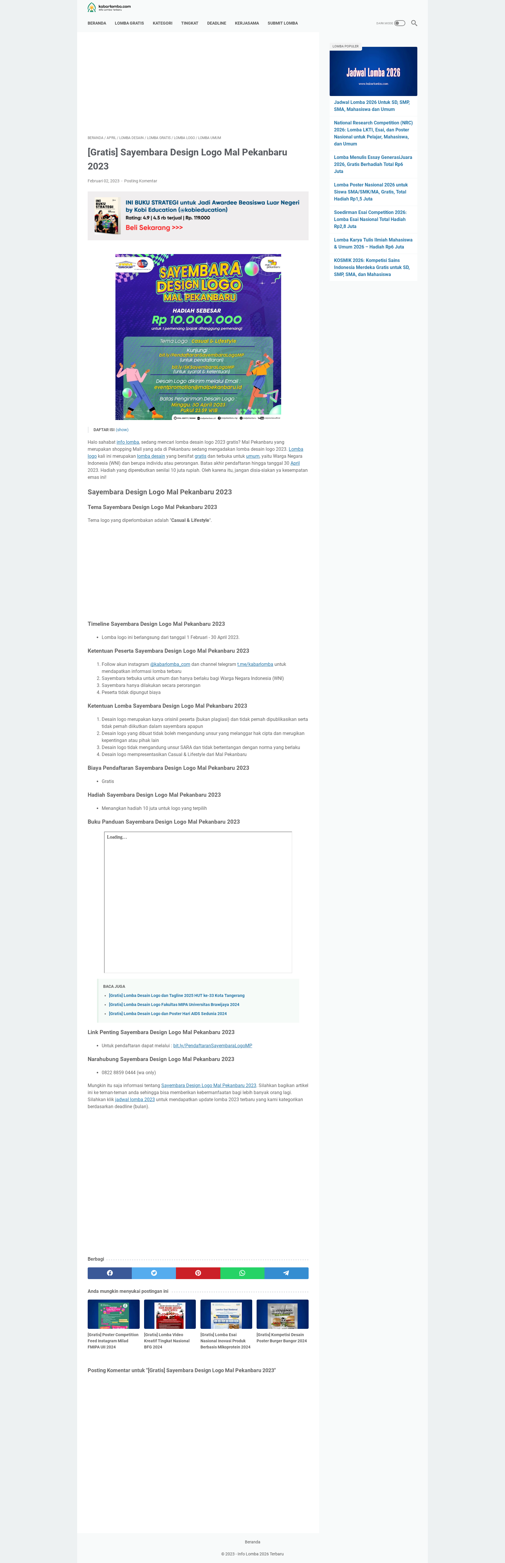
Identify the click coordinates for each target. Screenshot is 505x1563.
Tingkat (189, 23)
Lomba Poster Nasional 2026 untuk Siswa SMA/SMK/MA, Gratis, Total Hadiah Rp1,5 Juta (371, 192)
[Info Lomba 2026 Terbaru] (113, 7)
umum (253, 456)
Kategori (162, 23)
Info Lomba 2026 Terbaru (261, 1554)
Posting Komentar (140, 181)
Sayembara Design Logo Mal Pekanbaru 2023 (208, 1085)
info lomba (128, 442)
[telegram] (286, 1273)
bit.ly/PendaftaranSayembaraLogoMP (212, 1045)
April (295, 463)
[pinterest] (198, 1273)
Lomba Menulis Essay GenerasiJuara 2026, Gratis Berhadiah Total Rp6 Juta (373, 164)
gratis (200, 456)
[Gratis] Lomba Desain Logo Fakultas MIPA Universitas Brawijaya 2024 (174, 1004)
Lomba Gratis (129, 23)
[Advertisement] (198, 84)
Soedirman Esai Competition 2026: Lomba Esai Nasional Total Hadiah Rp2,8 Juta (370, 219)
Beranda (97, 23)
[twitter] (154, 1273)
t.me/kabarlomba (255, 664)
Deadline (216, 23)
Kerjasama (247, 23)
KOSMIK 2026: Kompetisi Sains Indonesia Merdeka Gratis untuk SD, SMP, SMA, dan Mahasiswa (372, 267)
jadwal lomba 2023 (135, 1099)
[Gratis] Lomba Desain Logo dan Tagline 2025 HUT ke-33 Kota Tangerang (177, 995)
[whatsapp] (242, 1273)
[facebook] (110, 1273)
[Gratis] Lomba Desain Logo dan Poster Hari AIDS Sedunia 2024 (168, 1013)
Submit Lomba (283, 23)
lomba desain (151, 456)
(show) (122, 429)
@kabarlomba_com (170, 664)
